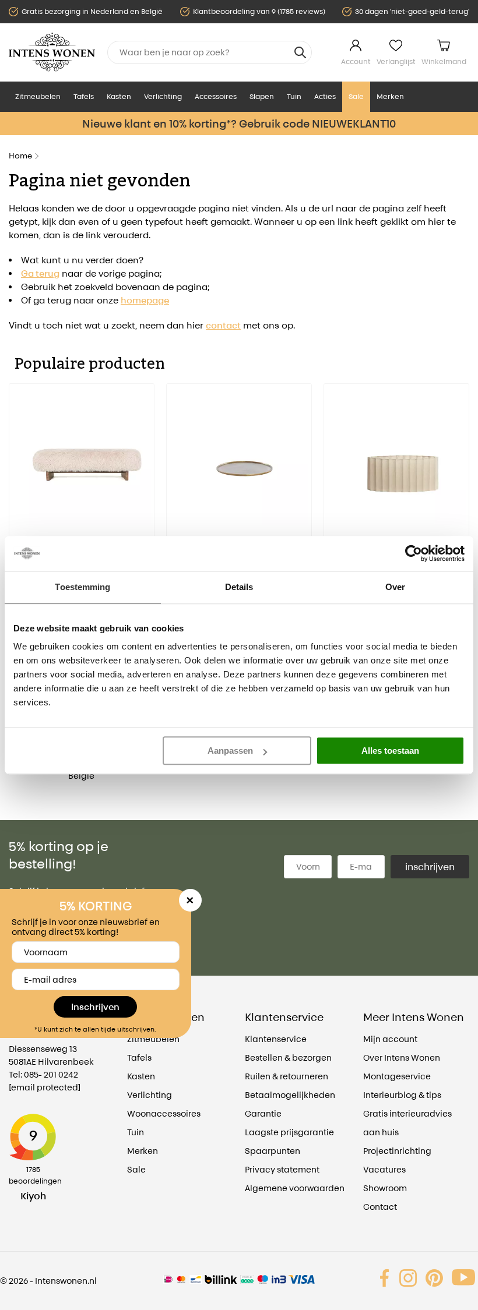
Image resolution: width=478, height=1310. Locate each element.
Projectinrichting (397, 1151)
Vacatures (384, 1169)
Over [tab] (395, 587)
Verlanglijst (396, 61)
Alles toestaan (390, 750)
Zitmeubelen (38, 96)
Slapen (261, 96)
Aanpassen (230, 750)
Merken (390, 96)
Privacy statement (282, 1169)
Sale (356, 96)
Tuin (294, 96)
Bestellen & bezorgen (288, 1057)
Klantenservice (276, 1039)
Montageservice (397, 1076)
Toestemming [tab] (82, 587)
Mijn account (390, 1039)
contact (223, 325)
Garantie (263, 1113)
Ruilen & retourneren (286, 1076)
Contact (380, 1207)
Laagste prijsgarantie (289, 1132)
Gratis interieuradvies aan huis (407, 1122)
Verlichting (163, 96)
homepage (145, 300)
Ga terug (40, 273)
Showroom (385, 1188)
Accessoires (216, 96)
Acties (325, 96)
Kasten (119, 96)
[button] (17, 506)
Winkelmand (443, 61)
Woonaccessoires (164, 1113)
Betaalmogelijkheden (290, 1095)
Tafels (83, 96)
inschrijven (430, 867)
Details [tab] (239, 587)
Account (356, 61)
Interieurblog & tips (402, 1095)
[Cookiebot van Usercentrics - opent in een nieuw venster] (414, 553)
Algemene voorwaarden (295, 1188)
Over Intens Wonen (401, 1057)
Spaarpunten (272, 1151)
